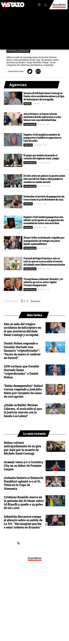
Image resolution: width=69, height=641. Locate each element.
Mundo (27, 103)
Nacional (28, 145)
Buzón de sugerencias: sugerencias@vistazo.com (34, 606)
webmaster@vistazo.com (49, 587)
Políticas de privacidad (23, 600)
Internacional (29, 124)
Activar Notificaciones (33, 578)
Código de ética (34, 603)
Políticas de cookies (46, 600)
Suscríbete (59, 4)
